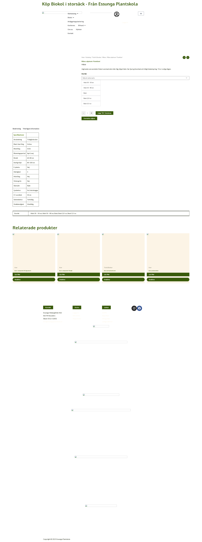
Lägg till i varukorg (104, 113)
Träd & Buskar (96, 57)
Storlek (84, 74)
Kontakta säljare (89, 118)
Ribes (104, 57)
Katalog (88, 57)
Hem (83, 57)
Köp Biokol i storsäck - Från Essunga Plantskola (90, 3)
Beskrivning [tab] (17, 129)
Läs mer (17, 274)
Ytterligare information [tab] (31, 129)
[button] (48, 307)
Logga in (125, 22)
